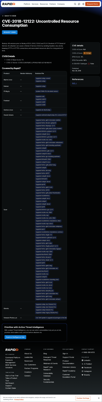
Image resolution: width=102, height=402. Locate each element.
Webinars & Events (50, 363)
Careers (27, 376)
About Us (28, 354)
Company (61, 4)
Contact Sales (10, 388)
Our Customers (30, 365)
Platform (27, 4)
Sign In (65, 354)
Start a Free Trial (11, 376)
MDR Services (10, 365)
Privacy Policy (19, 399)
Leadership (28, 357)
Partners (53, 4)
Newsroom (28, 361)
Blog (45, 354)
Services (35, 4)
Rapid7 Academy (69, 371)
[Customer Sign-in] (83, 4)
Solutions (8, 368)
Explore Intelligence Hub (15, 337)
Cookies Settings (83, 398)
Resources (44, 4)
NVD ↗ (74, 83)
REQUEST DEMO (10, 32)
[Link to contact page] (79, 4)
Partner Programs (31, 368)
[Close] (99, 398)
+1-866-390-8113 (88, 352)
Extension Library (69, 367)
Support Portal (68, 357)
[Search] (75, 4)
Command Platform (12, 358)
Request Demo (92, 4)
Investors (27, 372)
